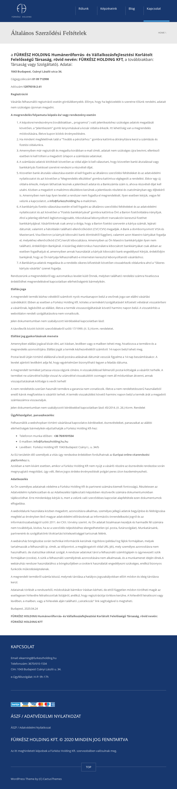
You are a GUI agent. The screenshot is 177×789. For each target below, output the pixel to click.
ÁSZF (14, 727)
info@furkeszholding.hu (64, 201)
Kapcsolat (154, 8)
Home (161, 32)
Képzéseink (108, 8)
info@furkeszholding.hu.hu (50, 441)
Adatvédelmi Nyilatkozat (35, 727)
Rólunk (83, 8)
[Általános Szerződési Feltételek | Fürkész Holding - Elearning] (21, 11)
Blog (132, 8)
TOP (88, 767)
